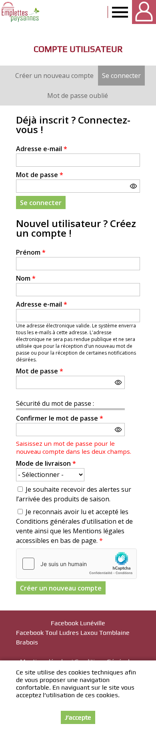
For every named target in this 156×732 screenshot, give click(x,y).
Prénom (31, 252)
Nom (26, 278)
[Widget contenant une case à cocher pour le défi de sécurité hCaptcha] (76, 564)
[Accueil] (21, 12)
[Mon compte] (144, 12)
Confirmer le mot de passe (59, 418)
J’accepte (78, 717)
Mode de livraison (46, 463)
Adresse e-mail (41, 148)
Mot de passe (39, 174)
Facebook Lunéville (78, 623)
